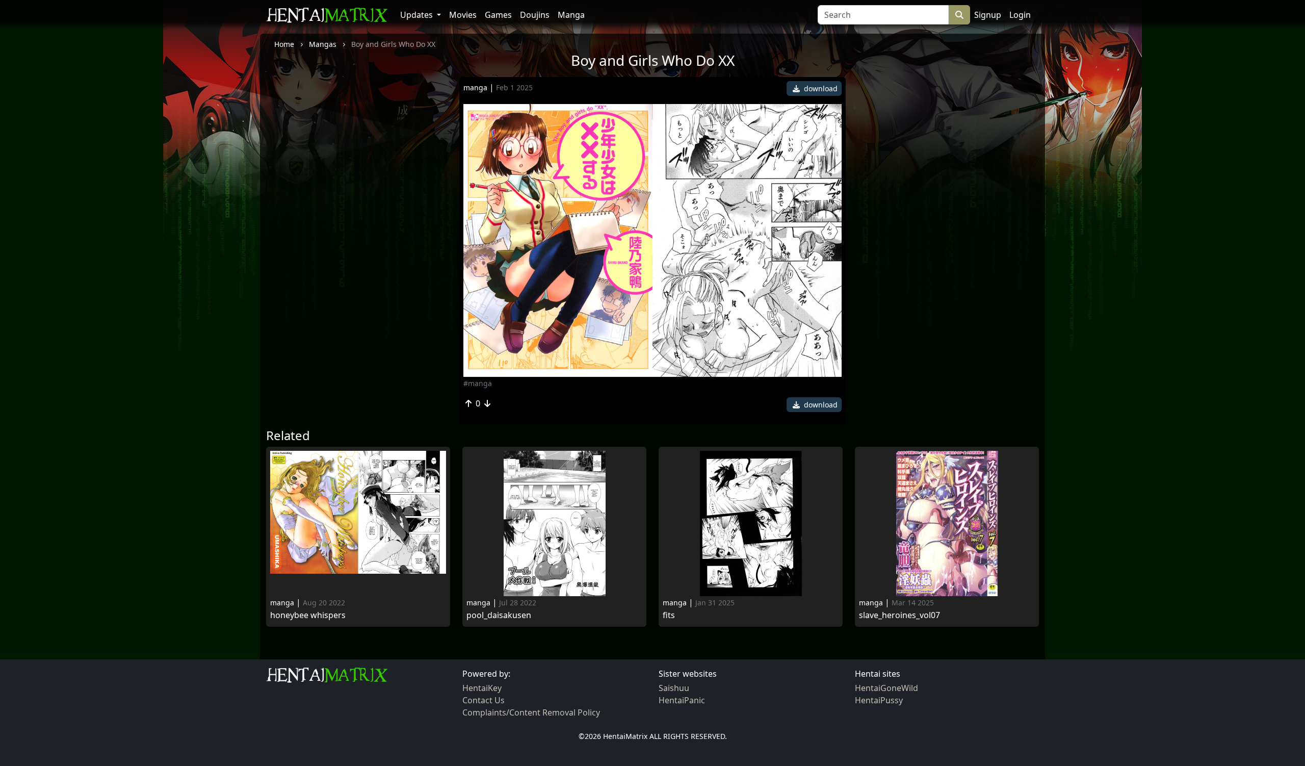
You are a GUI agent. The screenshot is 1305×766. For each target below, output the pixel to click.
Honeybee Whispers (308, 615)
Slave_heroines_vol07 (899, 615)
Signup (987, 14)
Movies (463, 14)
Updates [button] (417, 14)
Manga (571, 14)
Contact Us (483, 700)
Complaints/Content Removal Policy (531, 712)
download (820, 88)
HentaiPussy (879, 700)
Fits (669, 615)
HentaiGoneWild (886, 688)
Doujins (535, 14)
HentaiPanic (682, 700)
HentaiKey (482, 688)
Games (498, 14)
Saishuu (674, 688)
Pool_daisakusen (498, 615)
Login (1020, 14)
